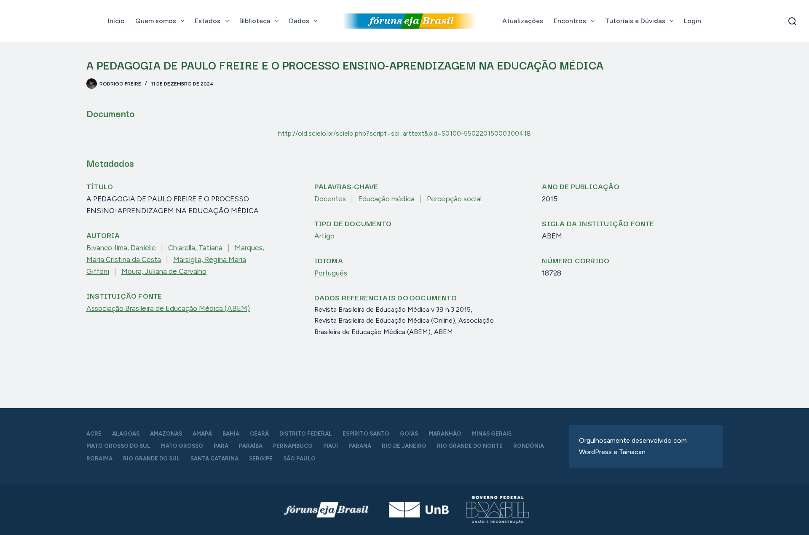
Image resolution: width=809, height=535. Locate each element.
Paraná (359, 446)
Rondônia (528, 446)
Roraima (99, 458)
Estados (207, 21)
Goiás (409, 434)
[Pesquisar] (792, 21)
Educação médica (386, 199)
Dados (299, 21)
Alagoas (125, 434)
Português (330, 273)
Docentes (330, 199)
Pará (221, 446)
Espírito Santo (366, 434)
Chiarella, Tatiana (195, 247)
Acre (94, 434)
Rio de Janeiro (404, 446)
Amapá (202, 434)
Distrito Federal (305, 434)
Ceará (259, 434)
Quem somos (155, 21)
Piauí (330, 446)
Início (116, 21)
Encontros (570, 21)
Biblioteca (255, 21)
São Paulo (299, 458)
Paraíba (251, 446)
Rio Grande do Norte (470, 446)
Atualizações (522, 21)
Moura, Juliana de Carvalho (163, 271)
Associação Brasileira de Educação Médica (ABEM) (168, 308)
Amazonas (166, 434)
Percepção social (454, 199)
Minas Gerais (492, 434)
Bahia (230, 434)
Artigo (324, 236)
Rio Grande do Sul (151, 458)
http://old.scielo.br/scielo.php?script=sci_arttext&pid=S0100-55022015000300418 (404, 133)
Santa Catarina (214, 458)
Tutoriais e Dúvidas (635, 21)
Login (692, 21)
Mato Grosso (182, 446)
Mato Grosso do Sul (118, 446)
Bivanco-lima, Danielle (121, 247)
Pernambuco (293, 446)
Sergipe (261, 458)
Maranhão (445, 434)
